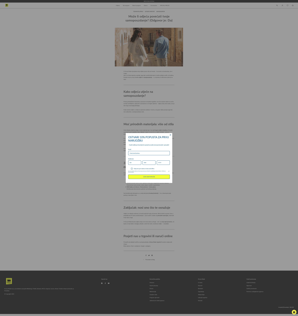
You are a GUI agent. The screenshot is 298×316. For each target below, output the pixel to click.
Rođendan (131, 159)
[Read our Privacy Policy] (169, 171)
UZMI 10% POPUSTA (149, 176)
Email (129, 149)
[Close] (170, 135)
